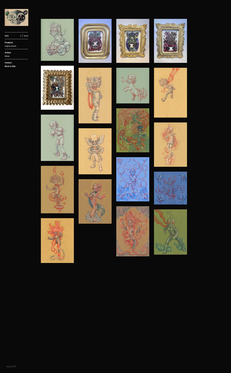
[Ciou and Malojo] (16, 18)
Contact (8, 62)
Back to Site (10, 66)
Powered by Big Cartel (11, 366)
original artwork (10, 46)
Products (9, 42)
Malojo (7, 56)
